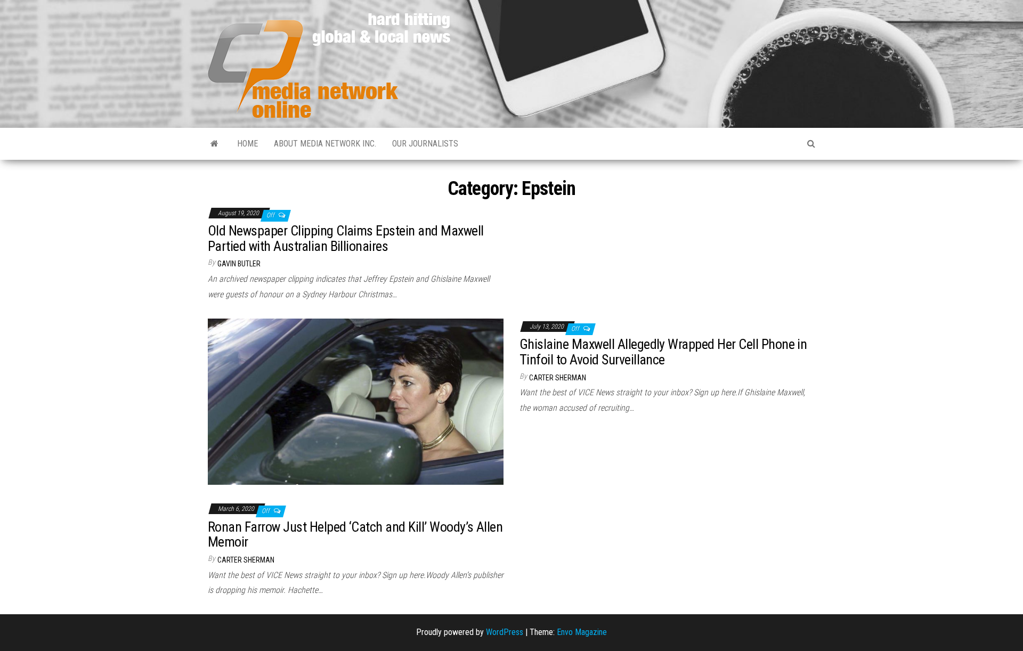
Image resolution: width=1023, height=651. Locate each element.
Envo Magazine (582, 632)
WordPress (504, 632)
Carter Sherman (557, 377)
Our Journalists (425, 144)
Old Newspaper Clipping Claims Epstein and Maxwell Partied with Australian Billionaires (346, 238)
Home (247, 144)
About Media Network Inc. (325, 144)
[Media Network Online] (214, 144)
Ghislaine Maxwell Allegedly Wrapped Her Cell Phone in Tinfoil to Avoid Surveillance (663, 352)
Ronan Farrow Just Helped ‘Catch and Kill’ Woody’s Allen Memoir (355, 534)
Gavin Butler (239, 263)
